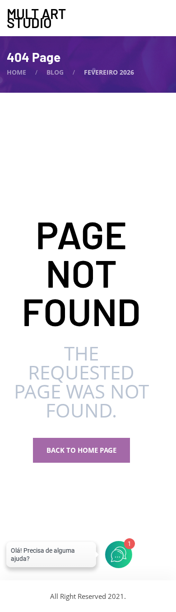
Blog (55, 72)
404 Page (33, 57)
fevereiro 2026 (109, 72)
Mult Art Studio (36, 18)
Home (16, 72)
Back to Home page (81, 450)
